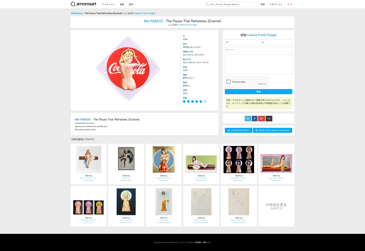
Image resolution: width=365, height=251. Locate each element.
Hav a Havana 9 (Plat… (276, 178)
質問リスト (207, 242)
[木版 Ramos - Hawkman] (126, 160)
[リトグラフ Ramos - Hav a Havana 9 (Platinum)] (276, 160)
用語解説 (198, 242)
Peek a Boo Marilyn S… (89, 220)
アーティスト (108, 4)
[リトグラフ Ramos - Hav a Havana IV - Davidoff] (88, 160)
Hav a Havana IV (201, 178)
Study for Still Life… (201, 220)
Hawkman (126, 178)
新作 (131, 4)
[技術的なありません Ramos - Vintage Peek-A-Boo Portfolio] (239, 160)
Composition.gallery (163, 222)
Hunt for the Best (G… (164, 178)
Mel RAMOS (153, 20)
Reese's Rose (163, 220)
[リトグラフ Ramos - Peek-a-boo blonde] (126, 202)
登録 (262, 4)
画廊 (122, 4)
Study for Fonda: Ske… (239, 220)
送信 (258, 91)
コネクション (275, 4)
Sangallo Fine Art (126, 222)
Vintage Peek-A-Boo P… (238, 178)
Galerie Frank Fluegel (144, 13)
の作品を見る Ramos (240, 130)
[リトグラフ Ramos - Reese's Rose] (163, 202)
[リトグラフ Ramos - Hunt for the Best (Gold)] (163, 160)
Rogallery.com (89, 180)
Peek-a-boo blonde (126, 220)
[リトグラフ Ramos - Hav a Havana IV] (201, 160)
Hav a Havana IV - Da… (88, 178)
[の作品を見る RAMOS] (276, 223)
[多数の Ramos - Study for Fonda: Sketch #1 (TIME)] (238, 202)
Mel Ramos (77, 13)
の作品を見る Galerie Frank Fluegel (273, 130)
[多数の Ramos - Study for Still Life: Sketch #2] (201, 202)
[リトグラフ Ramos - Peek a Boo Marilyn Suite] (89, 202)
